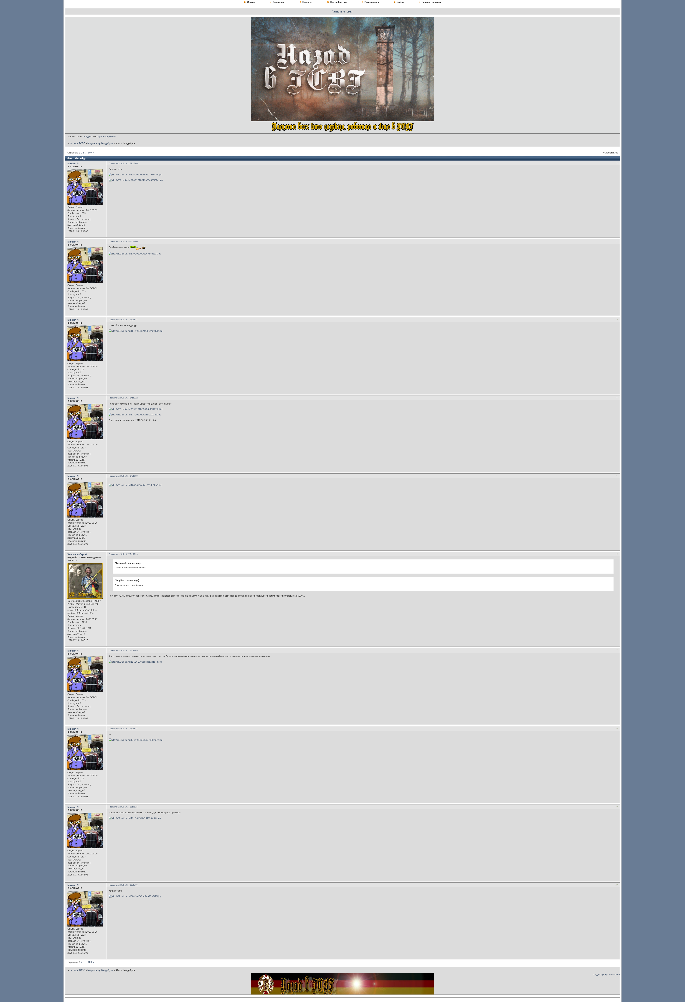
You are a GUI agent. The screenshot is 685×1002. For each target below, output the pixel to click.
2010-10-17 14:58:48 (129, 729)
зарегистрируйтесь (106, 136)
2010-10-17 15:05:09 (129, 885)
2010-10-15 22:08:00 (129, 241)
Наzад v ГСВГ (77, 143)
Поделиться (114, 163)
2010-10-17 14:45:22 (129, 398)
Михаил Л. (73, 163)
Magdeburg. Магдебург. (100, 143)
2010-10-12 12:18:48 (129, 163)
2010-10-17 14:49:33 (129, 476)
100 (90, 152)
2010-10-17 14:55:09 (129, 650)
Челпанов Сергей (77, 554)
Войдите (87, 136)
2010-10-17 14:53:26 (129, 554)
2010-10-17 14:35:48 (129, 320)
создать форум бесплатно (606, 974)
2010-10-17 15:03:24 (129, 807)
